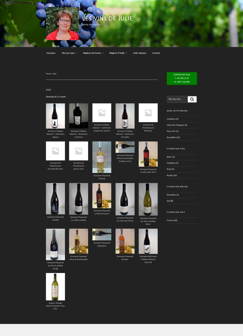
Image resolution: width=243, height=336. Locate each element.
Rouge (170, 175)
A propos (50, 53)
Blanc (169, 157)
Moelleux (171, 163)
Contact (156, 53)
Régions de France (92, 53)
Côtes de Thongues (175, 125)
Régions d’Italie (116, 53)
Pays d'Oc (171, 131)
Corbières (171, 119)
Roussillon (171, 137)
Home (48, 74)
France (170, 220)
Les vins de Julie (107, 19)
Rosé (169, 169)
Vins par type (68, 53)
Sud (168, 201)
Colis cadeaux (139, 53)
